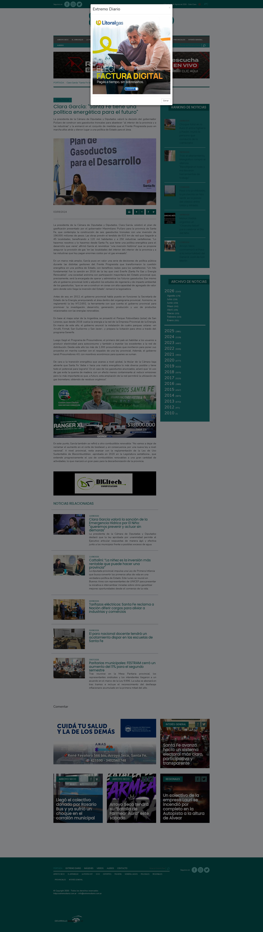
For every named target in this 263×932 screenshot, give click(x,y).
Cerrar (166, 100)
